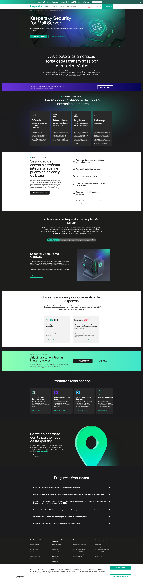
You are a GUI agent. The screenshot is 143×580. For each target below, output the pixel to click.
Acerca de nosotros (71, 6)
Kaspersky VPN (33, 554)
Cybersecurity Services (100, 547)
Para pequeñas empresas (80, 540)
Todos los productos (77, 556)
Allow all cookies (120, 567)
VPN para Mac (55, 561)
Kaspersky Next (98, 544)
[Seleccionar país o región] (97, 6)
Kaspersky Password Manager (36, 556)
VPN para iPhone (55, 558)
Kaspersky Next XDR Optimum (79, 551)
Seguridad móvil (55, 549)
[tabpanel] (71, 265)
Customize (119, 572)
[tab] (53, 240)
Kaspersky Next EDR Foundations (80, 547)
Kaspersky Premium (34, 549)
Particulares (47, 6)
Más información (37, 410)
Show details (33, 577)
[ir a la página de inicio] (36, 6)
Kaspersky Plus (33, 547)
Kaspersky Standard (34, 544)
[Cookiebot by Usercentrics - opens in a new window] (19, 577)
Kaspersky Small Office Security (79, 544)
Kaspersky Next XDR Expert (100, 551)
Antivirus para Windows (57, 551)
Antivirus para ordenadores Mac (58, 547)
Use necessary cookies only (120, 576)
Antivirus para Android (56, 544)
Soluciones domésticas (36, 540)
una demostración (41, 451)
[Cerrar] (140, 2)
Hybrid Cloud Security (99, 556)
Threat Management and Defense (102, 549)
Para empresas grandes (101, 540)
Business (55, 6)
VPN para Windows (56, 554)
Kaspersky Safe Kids (34, 551)
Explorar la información (52, 340)
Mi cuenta (108, 6)
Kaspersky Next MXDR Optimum (79, 554)
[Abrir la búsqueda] (100, 6)
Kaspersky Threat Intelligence (101, 554)
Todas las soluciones (34, 558)
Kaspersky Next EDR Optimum (79, 549)
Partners (62, 6)
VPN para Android (55, 556)
